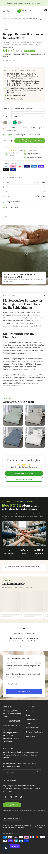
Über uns (29, 711)
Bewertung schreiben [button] (24, 473)
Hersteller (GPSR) (12, 207)
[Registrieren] (37, 772)
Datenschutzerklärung (34, 732)
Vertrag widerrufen (12, 805)
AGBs (28, 723)
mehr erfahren (36, 3)
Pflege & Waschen (13, 202)
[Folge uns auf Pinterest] (16, 797)
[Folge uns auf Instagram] (10, 797)
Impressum (30, 736)
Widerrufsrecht (32, 728)
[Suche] (8, 11)
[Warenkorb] (44, 11)
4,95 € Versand (26, 54)
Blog (28, 715)
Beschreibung (9, 296)
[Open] (6, 848)
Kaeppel (6, 29)
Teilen (5, 217)
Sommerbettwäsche (13, 18)
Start (4, 18)
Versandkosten (32, 719)
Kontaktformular (13, 738)
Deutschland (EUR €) (11, 818)
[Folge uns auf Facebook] (5, 797)
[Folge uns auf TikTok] (21, 797)
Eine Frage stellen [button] (24, 479)
